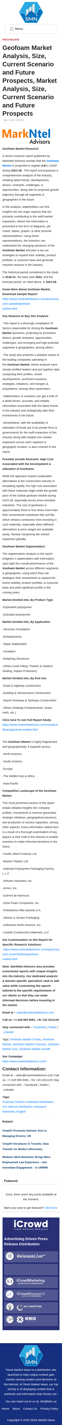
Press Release (10, 39)
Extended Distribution (39, 1102)
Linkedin (8, 1032)
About (16, 1408)
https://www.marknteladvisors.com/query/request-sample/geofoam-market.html (30, 303)
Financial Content (13, 1102)
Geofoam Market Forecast (29, 1044)
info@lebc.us (48, 1401)
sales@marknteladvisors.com (35, 1012)
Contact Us (30, 1408)
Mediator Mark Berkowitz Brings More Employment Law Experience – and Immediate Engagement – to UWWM (26, 1162)
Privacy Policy (49, 1408)
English (21, 1111)
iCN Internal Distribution (17, 1106)
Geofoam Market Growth (34, 1049)
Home (5, 1408)
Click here (51, 1207)
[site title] (31, 1355)
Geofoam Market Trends (25, 1039)
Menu (19, 29)
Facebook (39, 1027)
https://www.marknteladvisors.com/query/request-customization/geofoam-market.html (30, 954)
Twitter (52, 1027)
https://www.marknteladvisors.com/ (24, 1061)
